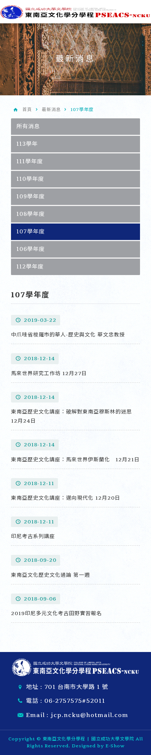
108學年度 (30, 214)
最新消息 (51, 110)
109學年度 (30, 196)
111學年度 (29, 161)
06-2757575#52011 (74, 701)
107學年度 (30, 231)
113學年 (27, 144)
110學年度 (30, 179)
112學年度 (30, 266)
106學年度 (30, 249)
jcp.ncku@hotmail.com (89, 715)
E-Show (115, 746)
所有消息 (28, 126)
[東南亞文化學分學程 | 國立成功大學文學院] (75, 11)
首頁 (27, 110)
